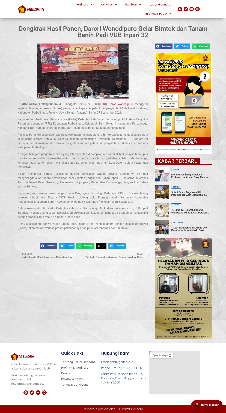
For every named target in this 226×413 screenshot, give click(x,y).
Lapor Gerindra (160, 4)
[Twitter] (186, 9)
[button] (48, 246)
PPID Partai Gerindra (129, 409)
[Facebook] (180, 9)
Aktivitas (107, 4)
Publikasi (131, 4)
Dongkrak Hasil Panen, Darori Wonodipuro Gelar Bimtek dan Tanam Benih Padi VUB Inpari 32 (113, 32)
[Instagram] (197, 9)
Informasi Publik (156, 14)
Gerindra (82, 4)
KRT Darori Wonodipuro (117, 104)
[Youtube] (191, 9)
